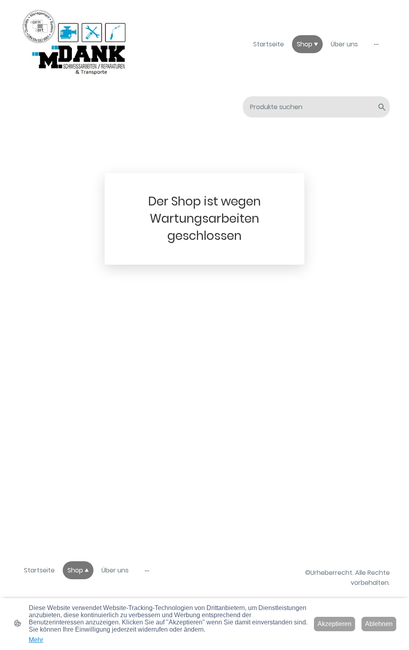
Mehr (36, 639)
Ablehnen (379, 623)
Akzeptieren (334, 623)
